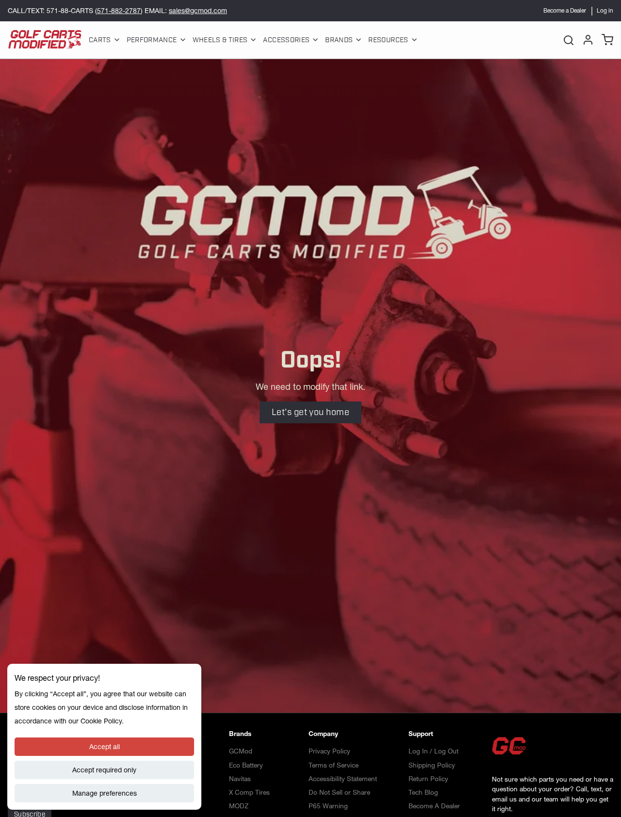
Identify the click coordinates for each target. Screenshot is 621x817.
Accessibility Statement (343, 779)
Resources (388, 40)
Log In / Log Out (433, 751)
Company (323, 733)
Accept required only (104, 770)
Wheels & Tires (220, 40)
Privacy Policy (329, 751)
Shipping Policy (432, 765)
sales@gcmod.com (198, 10)
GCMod (240, 751)
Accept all (104, 746)
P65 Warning (328, 806)
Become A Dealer (434, 806)
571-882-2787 (119, 10)
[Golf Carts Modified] (45, 39)
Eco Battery (246, 765)
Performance (152, 40)
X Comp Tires (249, 792)
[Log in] (586, 40)
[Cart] (605, 40)
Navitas (240, 779)
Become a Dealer (564, 10)
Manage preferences (104, 793)
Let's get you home (310, 412)
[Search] (568, 40)
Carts (100, 40)
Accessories (286, 40)
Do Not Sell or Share (339, 792)
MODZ (238, 806)
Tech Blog (423, 792)
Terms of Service (334, 765)
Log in (605, 10)
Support (421, 733)
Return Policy (428, 779)
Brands (339, 40)
